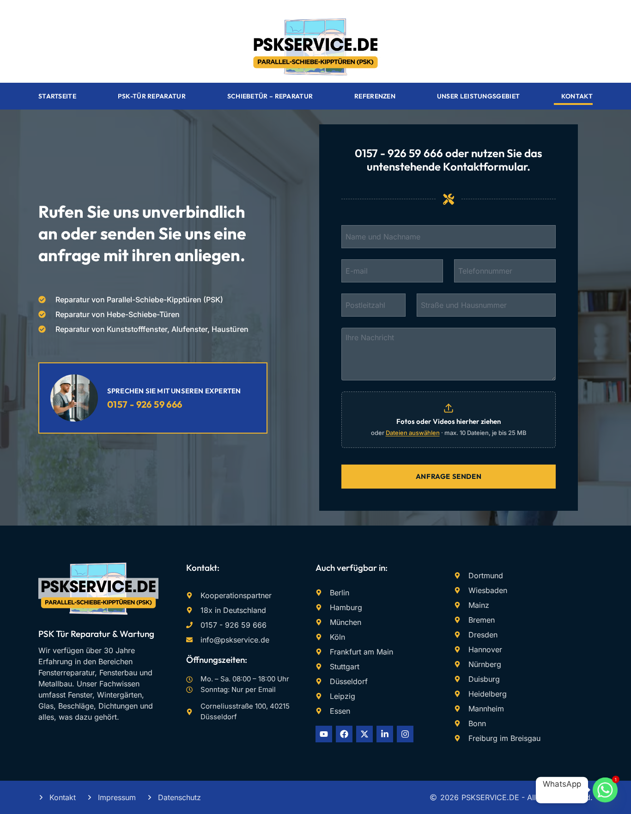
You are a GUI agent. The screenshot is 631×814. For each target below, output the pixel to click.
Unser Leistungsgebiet (478, 96)
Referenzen (374, 96)
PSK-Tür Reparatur (152, 96)
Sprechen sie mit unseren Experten (174, 390)
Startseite (57, 96)
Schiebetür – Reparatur (270, 96)
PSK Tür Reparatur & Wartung (96, 633)
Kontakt (577, 96)
